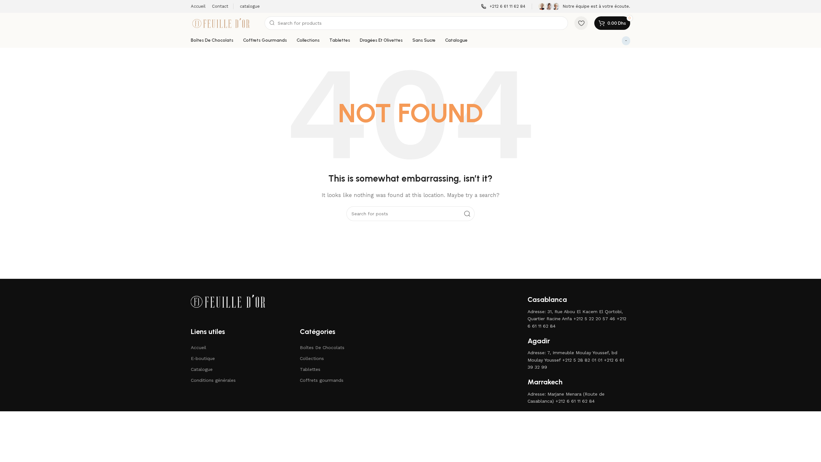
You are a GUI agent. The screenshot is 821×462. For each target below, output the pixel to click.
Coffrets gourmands (321, 380)
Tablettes (310, 369)
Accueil (198, 347)
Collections (312, 358)
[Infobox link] (503, 6)
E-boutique (203, 358)
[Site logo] (224, 23)
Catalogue (202, 369)
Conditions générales (213, 380)
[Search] (467, 213)
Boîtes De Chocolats (322, 347)
